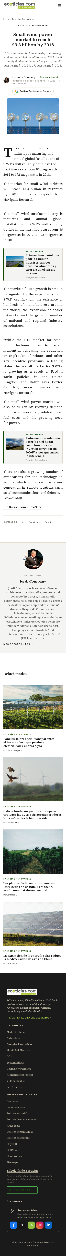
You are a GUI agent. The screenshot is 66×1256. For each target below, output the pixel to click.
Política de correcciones (21, 1119)
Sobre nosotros (16, 1107)
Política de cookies (18, 1138)
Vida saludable (16, 1081)
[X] (22, 1225)
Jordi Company (26, 77)
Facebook (34, 522)
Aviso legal (13, 1125)
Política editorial (17, 1113)
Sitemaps (12, 1162)
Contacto (12, 1101)
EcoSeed (35, 507)
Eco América (14, 1087)
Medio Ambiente (17, 1032)
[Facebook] (13, 1225)
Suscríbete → (22, 1190)
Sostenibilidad (15, 1062)
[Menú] (59, 5)
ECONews (12, 1150)
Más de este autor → (18, 644)
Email (48, 522)
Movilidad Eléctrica (18, 1050)
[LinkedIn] (48, 1225)
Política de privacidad (20, 1131)
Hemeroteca (14, 1156)
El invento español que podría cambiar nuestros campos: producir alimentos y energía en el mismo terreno (42, 264)
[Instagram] (39, 1225)
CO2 (9, 1056)
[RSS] (31, 1225)
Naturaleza (13, 1038)
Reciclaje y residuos (19, 1068)
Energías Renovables (23, 19)
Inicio (6, 19)
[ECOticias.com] (19, 5)
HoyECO (12, 1144)
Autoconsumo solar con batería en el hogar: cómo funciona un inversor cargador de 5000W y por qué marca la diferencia (43, 447)
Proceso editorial (49, 77)
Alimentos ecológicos (20, 1074)
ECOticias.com (14, 507)
